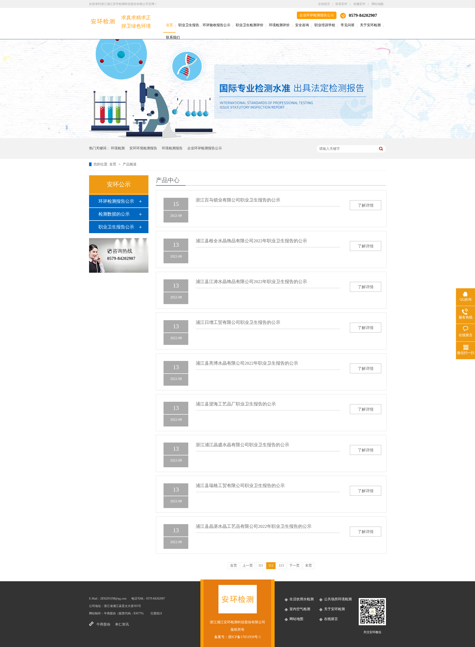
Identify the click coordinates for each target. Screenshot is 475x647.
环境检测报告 (172, 148)
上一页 (247, 565)
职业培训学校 (324, 25)
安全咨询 (302, 25)
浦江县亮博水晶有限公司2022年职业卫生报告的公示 (247, 363)
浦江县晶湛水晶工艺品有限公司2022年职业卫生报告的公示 (253, 526)
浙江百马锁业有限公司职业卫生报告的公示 (238, 200)
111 (260, 565)
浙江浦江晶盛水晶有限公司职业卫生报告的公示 (242, 444)
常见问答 (348, 25)
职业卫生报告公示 (116, 226)
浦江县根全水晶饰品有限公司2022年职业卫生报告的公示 (251, 240)
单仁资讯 (122, 624)
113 (281, 565)
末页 (308, 565)
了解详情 (366, 205)
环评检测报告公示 (116, 201)
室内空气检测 (299, 609)
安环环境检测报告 (143, 148)
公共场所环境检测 (338, 599)
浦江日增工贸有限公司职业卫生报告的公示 (238, 322)
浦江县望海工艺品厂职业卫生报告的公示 (236, 404)
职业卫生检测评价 (249, 25)
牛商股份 (110, 613)
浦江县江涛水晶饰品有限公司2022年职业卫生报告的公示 (251, 281)
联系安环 (341, 4)
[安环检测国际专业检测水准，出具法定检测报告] (237, 137)
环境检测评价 (279, 25)
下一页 (294, 565)
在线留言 (324, 4)
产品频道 (130, 164)
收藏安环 (359, 4)
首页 (169, 25)
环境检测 (118, 148)
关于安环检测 (370, 25)
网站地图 (377, 4)
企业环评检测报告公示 (316, 15)
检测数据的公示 (114, 214)
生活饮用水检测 (301, 599)
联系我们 (173, 37)
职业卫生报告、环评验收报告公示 (204, 25)
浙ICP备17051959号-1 (244, 637)
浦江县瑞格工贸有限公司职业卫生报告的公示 (240, 485)
